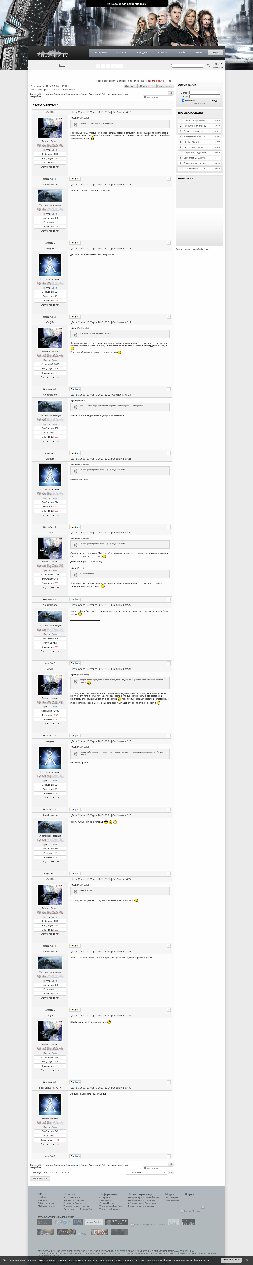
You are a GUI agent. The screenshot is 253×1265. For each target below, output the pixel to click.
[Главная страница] (52, 53)
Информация (108, 1194)
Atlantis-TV (68, 1200)
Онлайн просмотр (139, 1194)
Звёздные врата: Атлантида (141, 1200)
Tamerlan (55, 89)
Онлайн (181, 52)
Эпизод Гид (142, 52)
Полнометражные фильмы (76, 1206)
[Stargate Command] (43, 1224)
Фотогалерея (171, 1197)
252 (56, 158)
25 (129, 741)
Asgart (50, 248)
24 (129, 669)
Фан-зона (79, 1200)
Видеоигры (80, 1203)
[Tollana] (82, 1234)
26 (129, 815)
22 (129, 532)
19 (129, 322)
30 (129, 1088)
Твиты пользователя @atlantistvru (193, 249)
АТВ (40, 1194)
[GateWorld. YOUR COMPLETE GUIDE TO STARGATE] (61, 1224)
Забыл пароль (200, 104)
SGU (79, 1197)
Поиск (169, 81)
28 (129, 951)
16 (63, 86)
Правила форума (155, 81)
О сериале (101, 52)
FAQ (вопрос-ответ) (48, 1206)
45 (56, 296)
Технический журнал (109, 1209)
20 (129, 394)
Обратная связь (46, 1203)
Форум (215, 52)
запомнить (190, 100)
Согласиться (231, 1259)
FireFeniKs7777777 (50, 1088)
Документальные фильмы (140, 1206)
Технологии (72, 94)
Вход (61, 65)
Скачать (162, 52)
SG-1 (66, 1197)
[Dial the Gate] (77, 1224)
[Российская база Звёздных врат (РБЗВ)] (65, 1234)
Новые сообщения (105, 81)
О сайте (42, 1197)
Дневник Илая (86, 1209)
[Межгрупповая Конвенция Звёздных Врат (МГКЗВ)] (44, 1234)
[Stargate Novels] (115, 1224)
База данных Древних (51, 94)
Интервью (68, 1203)
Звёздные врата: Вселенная (141, 1203)
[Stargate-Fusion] (187, 1224)
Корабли (117, 1206)
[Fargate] (98, 1234)
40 (54, 179)
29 (129, 1015)
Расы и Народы (107, 1203)
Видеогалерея (172, 1200)
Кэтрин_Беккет (68, 89)
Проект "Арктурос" (91, 94)
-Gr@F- (50, 112)
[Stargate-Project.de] (172, 1224)
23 (129, 605)
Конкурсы (42, 1200)
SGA (72, 1197)
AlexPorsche (50, 184)
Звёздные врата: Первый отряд (143, 1197)
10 (54, 317)
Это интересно (70, 1209)
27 (129, 879)
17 (66, 86)
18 (129, 248)
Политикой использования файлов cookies (187, 1260)
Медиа (198, 52)
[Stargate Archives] (93, 1224)
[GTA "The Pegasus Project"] (118, 1234)
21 (129, 458)
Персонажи (105, 1200)
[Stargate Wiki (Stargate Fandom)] (147, 1224)
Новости (121, 52)
